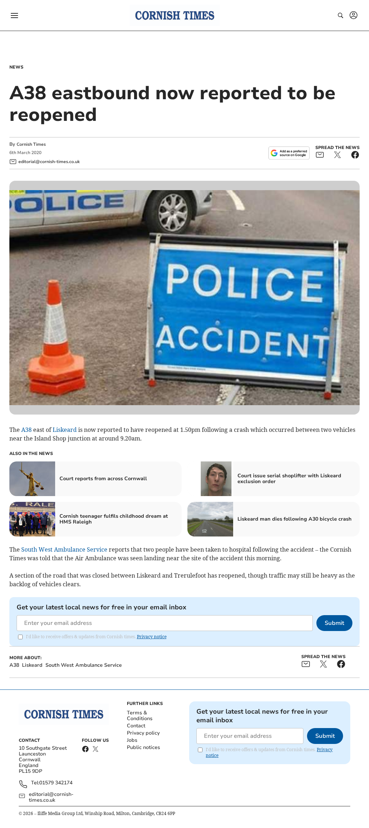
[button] (14, 15)
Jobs (132, 740)
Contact (136, 725)
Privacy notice (151, 636)
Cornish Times (31, 144)
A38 (26, 429)
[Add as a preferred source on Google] (289, 152)
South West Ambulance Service (64, 549)
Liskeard (65, 429)
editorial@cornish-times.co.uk (51, 797)
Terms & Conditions (139, 715)
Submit (334, 623)
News (16, 67)
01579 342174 (55, 783)
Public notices (143, 747)
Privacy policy (143, 733)
